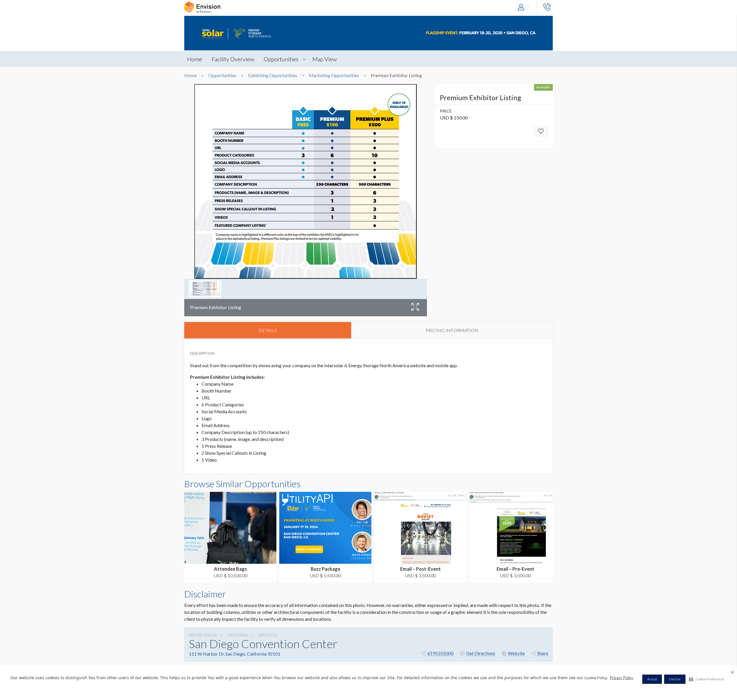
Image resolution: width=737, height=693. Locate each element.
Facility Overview (233, 59)
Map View (324, 59)
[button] (706, 679)
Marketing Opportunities (334, 75)
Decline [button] (675, 679)
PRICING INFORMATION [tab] (452, 330)
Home (194, 59)
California (237, 635)
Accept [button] (652, 679)
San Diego (268, 635)
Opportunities (281, 59)
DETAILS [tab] (268, 330)
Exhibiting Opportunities (272, 75)
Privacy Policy (621, 677)
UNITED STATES (203, 635)
